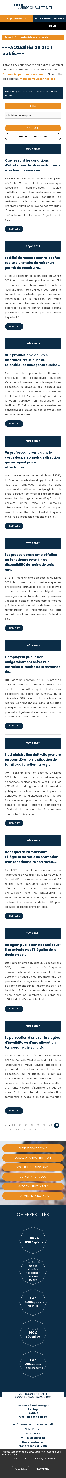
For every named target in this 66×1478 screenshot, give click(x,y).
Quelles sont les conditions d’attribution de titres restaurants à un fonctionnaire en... (32, 165)
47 (36, 1129)
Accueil (9, 37)
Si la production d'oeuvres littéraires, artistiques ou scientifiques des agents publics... (32, 360)
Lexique (33, 1413)
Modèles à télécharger (33, 1405)
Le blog (33, 1409)
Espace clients (16, 18)
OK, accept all (22, 1458)
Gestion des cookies (33, 1417)
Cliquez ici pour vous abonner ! (25, 74)
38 (38, 1125)
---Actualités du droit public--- (35, 37)
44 (17, 1129)
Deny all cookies (46, 1458)
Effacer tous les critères (33, 136)
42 (5, 1129)
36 (26, 1125)
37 (32, 1125)
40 (50, 1125)
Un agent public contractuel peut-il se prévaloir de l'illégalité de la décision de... (33, 950)
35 (20, 1125)
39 (44, 1125)
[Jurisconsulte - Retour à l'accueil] (33, 5)
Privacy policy (42, 1468)
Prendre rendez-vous (33, 1446)
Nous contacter (33, 1442)
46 (29, 1129)
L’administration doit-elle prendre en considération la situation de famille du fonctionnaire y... (33, 759)
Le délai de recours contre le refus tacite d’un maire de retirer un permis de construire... (32, 263)
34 (13, 1125)
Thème (33, 106)
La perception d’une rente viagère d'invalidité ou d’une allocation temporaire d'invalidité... (32, 1042)
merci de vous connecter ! (37, 79)
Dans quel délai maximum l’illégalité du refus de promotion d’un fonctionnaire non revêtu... (31, 857)
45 (23, 1129)
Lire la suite (14, 229)
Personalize (20, 1468)
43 (11, 1129)
